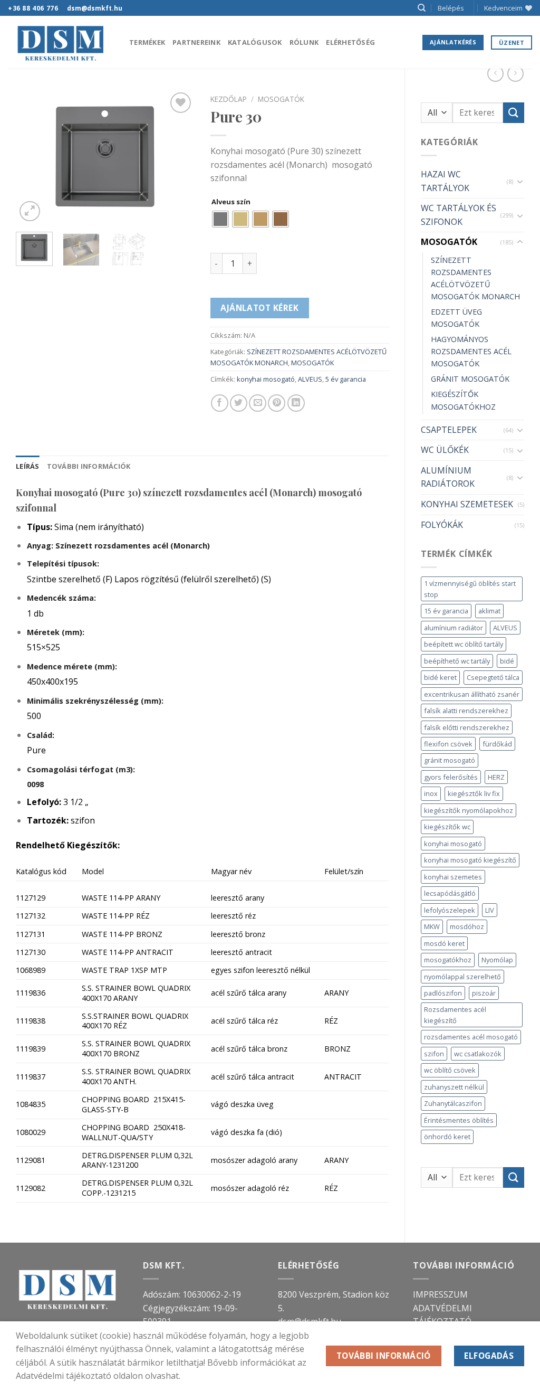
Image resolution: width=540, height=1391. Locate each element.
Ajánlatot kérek (259, 308)
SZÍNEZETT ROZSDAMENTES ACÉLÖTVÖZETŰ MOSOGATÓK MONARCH (475, 278)
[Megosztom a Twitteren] (238, 403)
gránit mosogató (449, 760)
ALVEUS (505, 627)
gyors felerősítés (451, 777)
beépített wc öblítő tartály (463, 644)
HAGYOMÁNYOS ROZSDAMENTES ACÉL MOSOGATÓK (471, 351)
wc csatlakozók (478, 1053)
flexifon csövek (448, 744)
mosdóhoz (467, 926)
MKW (432, 926)
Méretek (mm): (55, 632)
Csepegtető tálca (493, 677)
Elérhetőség (350, 42)
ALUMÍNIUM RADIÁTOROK (448, 477)
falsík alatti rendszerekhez (466, 710)
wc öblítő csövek (450, 1070)
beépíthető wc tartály (457, 661)
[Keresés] (422, 8)
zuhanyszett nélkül (454, 1087)
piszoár (484, 993)
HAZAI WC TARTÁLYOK (445, 181)
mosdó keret (444, 943)
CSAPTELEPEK (449, 430)
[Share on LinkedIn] (296, 403)
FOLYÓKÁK (442, 525)
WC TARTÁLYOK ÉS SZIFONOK (458, 215)
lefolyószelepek (449, 910)
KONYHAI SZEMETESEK (467, 504)
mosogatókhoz (447, 959)
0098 (35, 784)
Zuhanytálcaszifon (453, 1103)
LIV (489, 910)
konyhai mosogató (453, 843)
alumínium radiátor (453, 627)
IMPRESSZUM (440, 1294)
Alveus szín (230, 202)
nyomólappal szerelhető (462, 976)
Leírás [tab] (28, 466)
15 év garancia (446, 611)
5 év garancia (345, 379)
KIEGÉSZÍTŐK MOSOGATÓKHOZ (463, 400)
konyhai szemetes (453, 877)
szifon (434, 1053)
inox (431, 793)
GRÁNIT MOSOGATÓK (470, 379)
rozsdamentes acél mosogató (471, 1037)
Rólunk (304, 42)
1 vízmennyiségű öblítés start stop (470, 589)
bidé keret (440, 677)
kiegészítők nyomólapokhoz (468, 810)
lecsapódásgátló (450, 893)
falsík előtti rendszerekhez (466, 727)
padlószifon (443, 993)
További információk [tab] (89, 466)
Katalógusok (255, 42)
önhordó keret (447, 1136)
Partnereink (196, 42)
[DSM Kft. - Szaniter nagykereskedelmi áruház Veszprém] (60, 42)
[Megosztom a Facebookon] (219, 403)
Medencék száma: (61, 598)
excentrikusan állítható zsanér (471, 694)
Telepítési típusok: (63, 564)
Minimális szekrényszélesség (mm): (95, 701)
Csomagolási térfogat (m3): (81, 769)
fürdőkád (497, 744)
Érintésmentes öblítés (459, 1120)
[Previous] (32, 157)
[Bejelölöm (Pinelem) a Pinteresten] (276, 403)
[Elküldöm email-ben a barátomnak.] (257, 403)
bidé (507, 661)
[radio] (220, 219)
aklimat (489, 611)
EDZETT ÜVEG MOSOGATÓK (456, 318)
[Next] (177, 157)
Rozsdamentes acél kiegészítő (455, 1015)
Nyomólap (497, 959)
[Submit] (513, 112)
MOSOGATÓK (449, 242)
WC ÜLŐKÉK (445, 450)
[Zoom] (30, 211)
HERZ (496, 777)
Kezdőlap (228, 99)
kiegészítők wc (447, 826)
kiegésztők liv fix (474, 793)
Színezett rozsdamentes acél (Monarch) (118, 546)
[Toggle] (520, 181)
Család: (40, 735)
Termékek (147, 42)
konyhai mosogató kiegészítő (470, 860)
